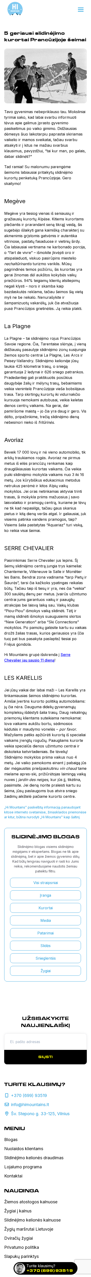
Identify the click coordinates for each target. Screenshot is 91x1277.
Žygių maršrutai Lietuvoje (28, 1229)
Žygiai (46, 970)
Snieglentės (45, 958)
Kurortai (45, 908)
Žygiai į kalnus (18, 1210)
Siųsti (45, 1057)
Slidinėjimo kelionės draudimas (33, 1157)
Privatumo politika (21, 1247)
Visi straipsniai (45, 882)
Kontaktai (13, 1175)
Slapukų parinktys (21, 1256)
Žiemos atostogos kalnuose (30, 1201)
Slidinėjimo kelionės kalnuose (32, 1220)
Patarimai (45, 933)
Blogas (11, 1139)
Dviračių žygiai (18, 1238)
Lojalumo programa (23, 1166)
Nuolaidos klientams (23, 1148)
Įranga (45, 895)
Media (45, 920)
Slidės (45, 945)
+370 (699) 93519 (49, 1270)
